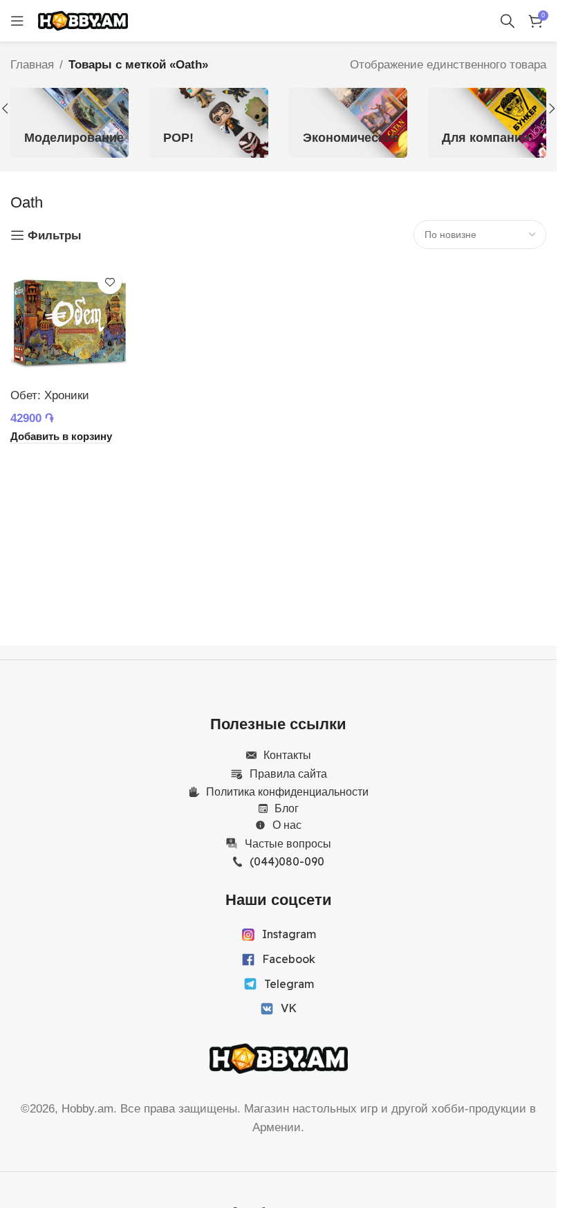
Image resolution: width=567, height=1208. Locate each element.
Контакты (287, 755)
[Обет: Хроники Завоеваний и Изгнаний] (69, 322)
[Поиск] (507, 21)
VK (289, 1008)
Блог (287, 808)
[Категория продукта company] (487, 122)
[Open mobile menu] (17, 21)
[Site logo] (83, 19)
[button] (552, 108)
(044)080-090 (287, 861)
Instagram (289, 934)
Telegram (289, 984)
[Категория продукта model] (69, 122)
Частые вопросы (288, 843)
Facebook (288, 959)
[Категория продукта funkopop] (208, 122)
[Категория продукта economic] (348, 122)
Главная (32, 64)
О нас (286, 825)
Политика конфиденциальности (287, 791)
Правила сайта (288, 773)
